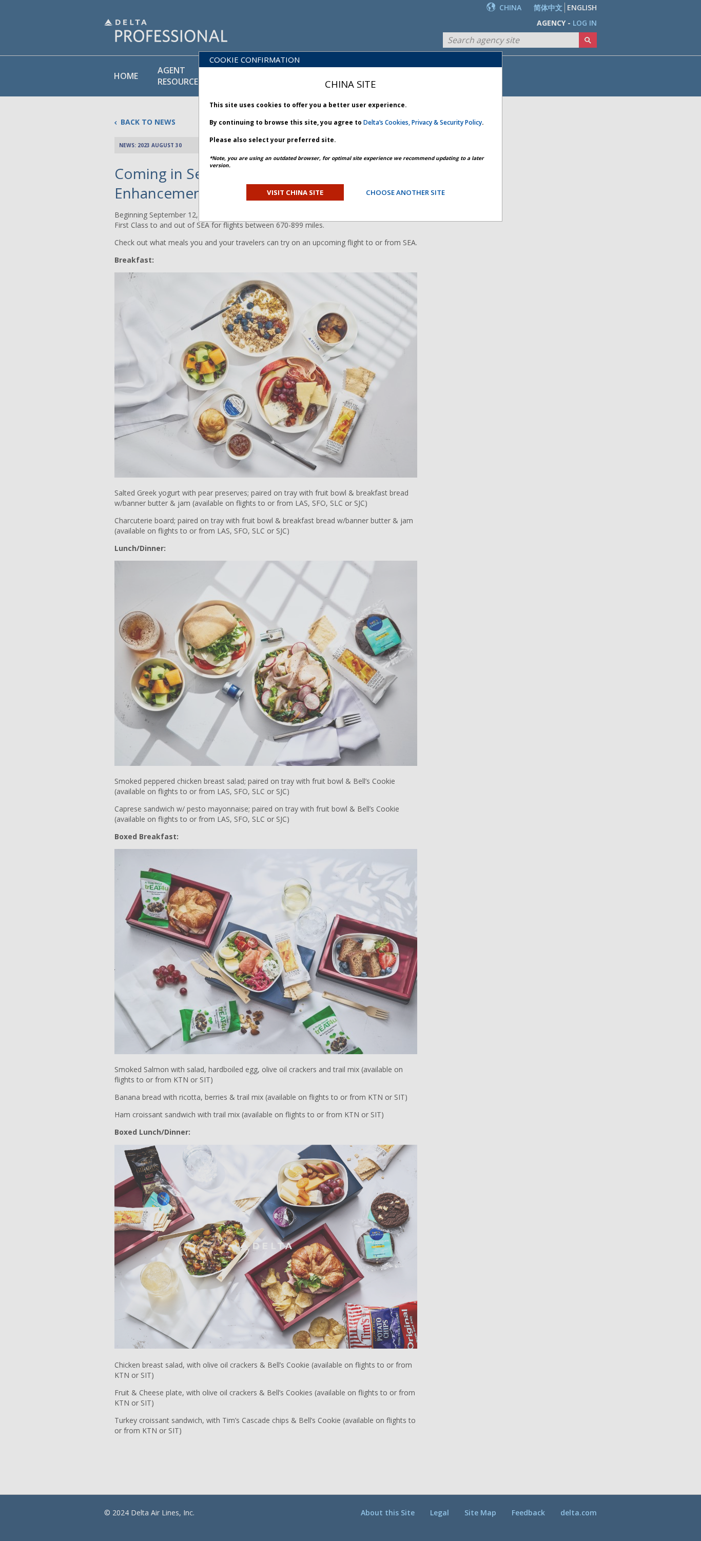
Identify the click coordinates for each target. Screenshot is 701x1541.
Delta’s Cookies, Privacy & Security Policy (422, 122)
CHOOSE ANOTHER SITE (405, 192)
